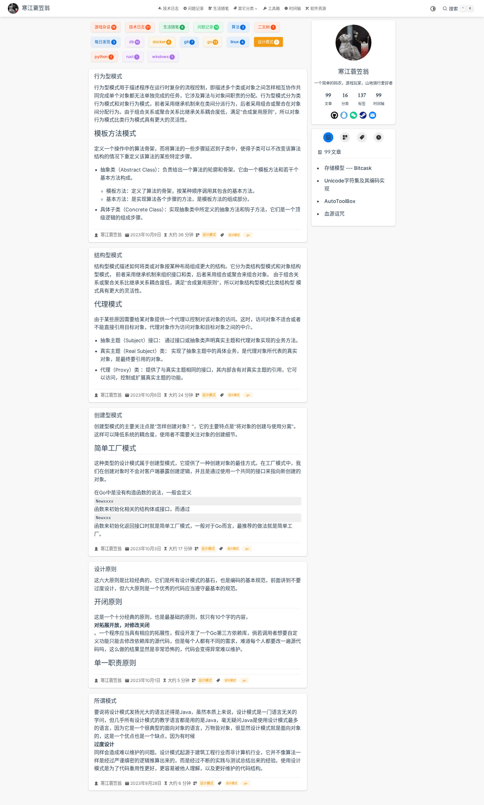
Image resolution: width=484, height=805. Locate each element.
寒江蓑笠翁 (111, 234)
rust (132, 56)
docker (161, 41)
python (103, 56)
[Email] (372, 115)
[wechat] (353, 115)
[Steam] (363, 115)
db (134, 41)
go (212, 41)
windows (162, 56)
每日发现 (105, 41)
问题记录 (196, 8)
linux (237, 41)
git (188, 41)
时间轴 (295, 8)
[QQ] (344, 115)
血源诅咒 (334, 214)
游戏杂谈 (105, 26)
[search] (458, 8)
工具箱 (274, 8)
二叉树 (266, 26)
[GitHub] (334, 115)
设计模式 (268, 41)
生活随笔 (221, 8)
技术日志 (171, 8)
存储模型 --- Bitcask (348, 168)
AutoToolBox (339, 201)
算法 (238, 26)
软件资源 (318, 8)
